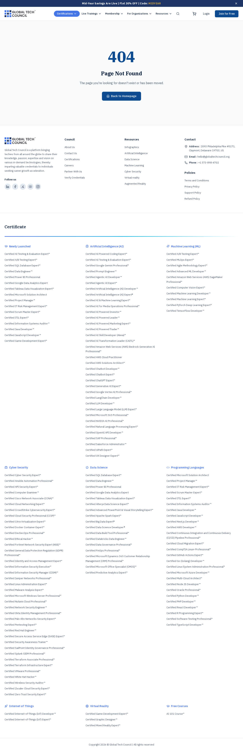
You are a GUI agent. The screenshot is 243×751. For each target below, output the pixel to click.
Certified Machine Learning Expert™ (186, 299)
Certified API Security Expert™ (21, 486)
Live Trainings (90, 13)
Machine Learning (134, 165)
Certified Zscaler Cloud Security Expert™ (27, 688)
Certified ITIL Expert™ (17, 317)
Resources (162, 13)
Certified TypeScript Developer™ (184, 624)
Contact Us (71, 153)
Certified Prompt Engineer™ (101, 271)
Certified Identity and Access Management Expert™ (33, 561)
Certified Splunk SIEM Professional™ (25, 653)
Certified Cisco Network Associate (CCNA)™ (29, 498)
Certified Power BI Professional (22, 277)
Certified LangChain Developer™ (104, 397)
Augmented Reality (135, 183)
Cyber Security (133, 171)
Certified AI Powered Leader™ (103, 317)
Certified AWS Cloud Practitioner (104, 357)
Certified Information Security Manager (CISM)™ (31, 572)
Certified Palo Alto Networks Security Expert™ (30, 618)
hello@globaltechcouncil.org (209, 156)
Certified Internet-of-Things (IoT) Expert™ (28, 719)
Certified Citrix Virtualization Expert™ (25, 521)
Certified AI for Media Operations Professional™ (113, 306)
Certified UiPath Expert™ (99, 450)
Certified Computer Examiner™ (22, 492)
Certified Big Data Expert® (100, 521)
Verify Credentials (75, 177)
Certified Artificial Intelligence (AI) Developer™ (112, 288)
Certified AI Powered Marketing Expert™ (108, 323)
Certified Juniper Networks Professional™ (28, 578)
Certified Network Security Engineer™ (26, 607)
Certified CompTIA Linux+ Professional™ (188, 549)
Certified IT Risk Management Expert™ (26, 306)
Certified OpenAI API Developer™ (104, 432)
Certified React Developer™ (182, 607)
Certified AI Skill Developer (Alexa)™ (106, 335)
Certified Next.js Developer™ (182, 521)
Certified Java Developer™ (19, 329)
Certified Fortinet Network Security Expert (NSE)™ (33, 544)
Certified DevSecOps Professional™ (25, 533)
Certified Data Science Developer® (105, 527)
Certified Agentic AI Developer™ (104, 277)
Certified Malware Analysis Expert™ (24, 590)
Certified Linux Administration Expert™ (26, 584)
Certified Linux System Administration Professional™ (195, 566)
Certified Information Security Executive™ (28, 566)
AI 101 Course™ (175, 713)
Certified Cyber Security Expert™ (23, 475)
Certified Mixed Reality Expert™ (103, 725)
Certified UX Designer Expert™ (102, 455)
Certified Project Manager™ (20, 300)
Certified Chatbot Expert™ (100, 374)
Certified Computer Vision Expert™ (185, 287)
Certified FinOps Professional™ (103, 550)
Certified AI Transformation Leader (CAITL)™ (110, 340)
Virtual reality (132, 177)
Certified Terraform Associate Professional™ (30, 659)
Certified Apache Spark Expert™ (103, 515)
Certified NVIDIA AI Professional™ (105, 421)
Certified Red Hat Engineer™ (20, 630)
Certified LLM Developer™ (100, 403)
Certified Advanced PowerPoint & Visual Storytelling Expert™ (119, 510)
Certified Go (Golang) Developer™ (185, 561)
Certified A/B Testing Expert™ (21, 259)
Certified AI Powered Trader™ (102, 329)
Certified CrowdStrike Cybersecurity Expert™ (30, 510)
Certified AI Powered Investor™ (103, 312)
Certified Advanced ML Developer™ (186, 271)
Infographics (132, 147)
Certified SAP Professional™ (101, 438)
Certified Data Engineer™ (18, 271)
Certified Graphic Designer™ (101, 719)
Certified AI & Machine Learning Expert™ (108, 300)
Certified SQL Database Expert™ (22, 265)
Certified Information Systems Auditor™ (27, 323)
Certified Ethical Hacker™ (19, 539)
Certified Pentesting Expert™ (21, 624)
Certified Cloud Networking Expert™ (25, 504)
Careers (69, 165)
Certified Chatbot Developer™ (102, 368)
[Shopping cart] (194, 13)
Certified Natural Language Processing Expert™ (112, 426)
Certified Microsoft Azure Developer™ (187, 572)
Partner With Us (73, 171)
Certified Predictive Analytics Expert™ (107, 572)
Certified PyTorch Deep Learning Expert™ (189, 305)
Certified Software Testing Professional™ (189, 618)
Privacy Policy (192, 186)
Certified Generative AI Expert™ (103, 386)
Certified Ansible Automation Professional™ (29, 481)
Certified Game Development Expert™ (26, 340)
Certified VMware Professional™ (22, 671)
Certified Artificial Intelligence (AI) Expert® (109, 294)
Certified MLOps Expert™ (180, 259)
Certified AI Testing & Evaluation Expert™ (27, 254)
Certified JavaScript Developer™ (23, 335)
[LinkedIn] (8, 187)
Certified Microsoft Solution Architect (26, 294)
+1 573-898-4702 (204, 162)
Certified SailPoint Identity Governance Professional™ (35, 648)
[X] (23, 187)
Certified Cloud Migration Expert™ (185, 543)
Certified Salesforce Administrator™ (106, 444)
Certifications (65, 13)
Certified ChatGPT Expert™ (100, 380)
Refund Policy (192, 198)
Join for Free (227, 13)
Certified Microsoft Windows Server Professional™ (33, 595)
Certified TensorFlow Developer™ (185, 310)
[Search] (178, 13)
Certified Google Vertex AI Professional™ (109, 392)
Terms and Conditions (197, 180)
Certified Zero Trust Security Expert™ (25, 694)
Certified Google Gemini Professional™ (107, 265)
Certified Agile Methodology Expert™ (186, 265)
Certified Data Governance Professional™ (109, 544)
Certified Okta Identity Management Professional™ (33, 613)
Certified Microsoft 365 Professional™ (107, 415)
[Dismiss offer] (236, 3)
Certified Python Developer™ (182, 595)
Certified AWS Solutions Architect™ (105, 363)
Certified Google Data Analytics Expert (26, 283)
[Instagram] (38, 187)
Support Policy (193, 192)
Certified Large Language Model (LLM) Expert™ (111, 409)
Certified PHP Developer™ (181, 601)
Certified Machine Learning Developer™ (188, 293)
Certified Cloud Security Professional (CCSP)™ (30, 515)
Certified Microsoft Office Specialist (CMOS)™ (111, 566)
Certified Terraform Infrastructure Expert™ (29, 665)
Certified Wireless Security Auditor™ (25, 682)
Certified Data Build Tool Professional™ (107, 533)
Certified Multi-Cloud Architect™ (184, 578)
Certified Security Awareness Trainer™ (26, 642)
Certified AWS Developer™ (181, 527)
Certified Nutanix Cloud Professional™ (26, 601)
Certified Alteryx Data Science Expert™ (107, 504)
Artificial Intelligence (136, 153)
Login (206, 13)
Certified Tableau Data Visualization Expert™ (29, 288)
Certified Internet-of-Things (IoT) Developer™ (30, 713)
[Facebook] (15, 187)
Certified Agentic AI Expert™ (101, 283)
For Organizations (137, 13)
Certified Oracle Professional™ (183, 590)
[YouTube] (30, 187)
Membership (112, 13)
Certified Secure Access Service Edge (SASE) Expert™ (35, 636)
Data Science (132, 159)
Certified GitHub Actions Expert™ (184, 555)
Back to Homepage (123, 96)
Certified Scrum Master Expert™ (22, 312)
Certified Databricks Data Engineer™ (106, 539)
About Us (70, 147)
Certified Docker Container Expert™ (24, 527)
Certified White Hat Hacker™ (20, 677)
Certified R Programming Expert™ (184, 613)
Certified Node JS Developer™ (183, 584)
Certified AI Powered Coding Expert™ (106, 254)
